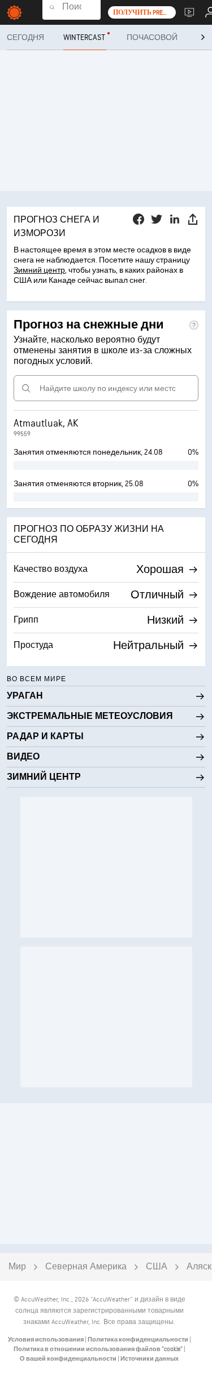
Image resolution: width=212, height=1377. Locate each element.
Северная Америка (86, 1266)
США (156, 1266)
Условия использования (46, 1339)
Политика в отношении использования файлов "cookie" (99, 1349)
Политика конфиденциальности (138, 1339)
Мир (17, 1266)
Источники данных (149, 1358)
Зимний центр (39, 270)
